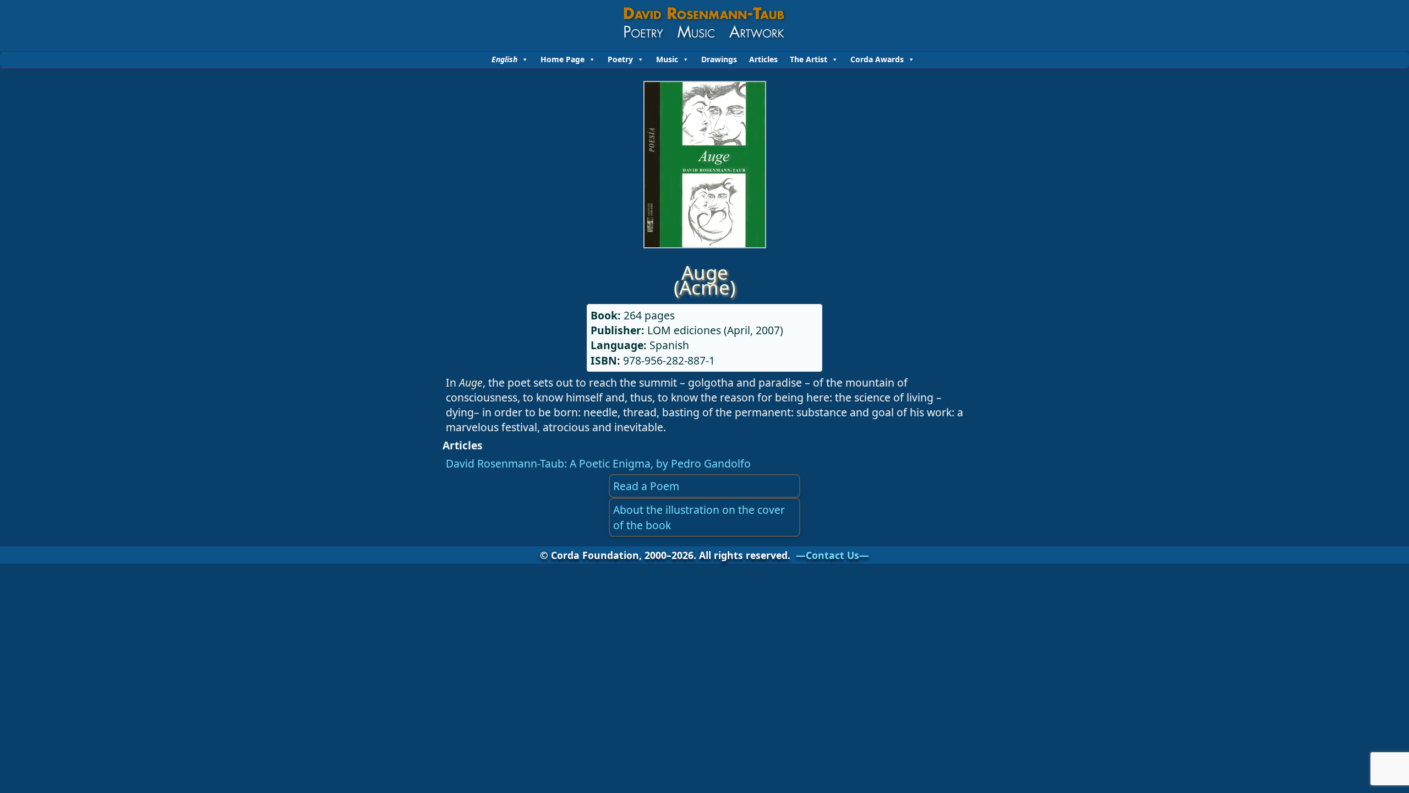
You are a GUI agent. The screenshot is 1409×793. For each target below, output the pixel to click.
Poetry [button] (620, 59)
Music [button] (667, 59)
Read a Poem (646, 486)
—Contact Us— (832, 555)
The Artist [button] (808, 59)
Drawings (719, 59)
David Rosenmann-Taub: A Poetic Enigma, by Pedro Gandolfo (598, 463)
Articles (763, 59)
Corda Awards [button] (877, 59)
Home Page (562, 59)
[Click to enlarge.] (704, 244)
